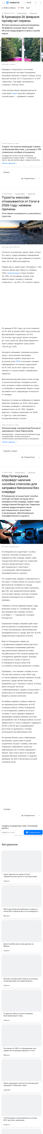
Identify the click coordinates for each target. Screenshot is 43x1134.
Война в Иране (10, 8)
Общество (33, 13)
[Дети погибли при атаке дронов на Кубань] (21, 936)
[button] (21, 50)
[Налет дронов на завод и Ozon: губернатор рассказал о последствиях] (21, 867)
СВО (22, 8)
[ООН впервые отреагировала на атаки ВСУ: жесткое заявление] (21, 1110)
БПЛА (17, 361)
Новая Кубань (22, 13)
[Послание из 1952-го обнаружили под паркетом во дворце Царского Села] (21, 1041)
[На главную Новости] (14, 2)
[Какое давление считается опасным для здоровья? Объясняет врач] (21, 1075)
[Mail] (7, 2)
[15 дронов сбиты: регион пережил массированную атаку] (21, 1006)
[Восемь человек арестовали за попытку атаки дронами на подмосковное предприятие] (21, 971)
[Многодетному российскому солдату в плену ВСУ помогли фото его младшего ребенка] (21, 901)
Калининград (13, 273)
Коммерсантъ (20, 472)
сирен (14, 93)
